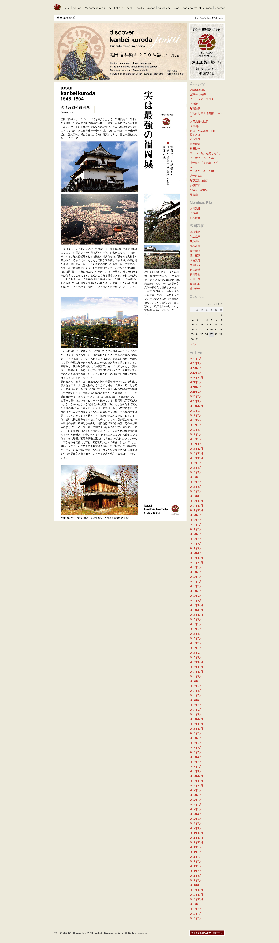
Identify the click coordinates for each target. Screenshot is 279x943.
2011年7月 (196, 856)
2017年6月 (196, 529)
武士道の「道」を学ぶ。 (204, 171)
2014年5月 (196, 695)
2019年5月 (196, 429)
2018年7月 (196, 472)
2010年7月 (196, 913)
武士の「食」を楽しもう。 (206, 153)
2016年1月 (196, 600)
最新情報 (195, 143)
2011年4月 (196, 870)
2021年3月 (196, 386)
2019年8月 (196, 415)
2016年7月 (196, 576)
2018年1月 (196, 496)
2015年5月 (196, 638)
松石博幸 (195, 148)
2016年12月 (196, 557)
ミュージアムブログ (202, 99)
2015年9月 (196, 619)
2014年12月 (196, 662)
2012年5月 (196, 809)
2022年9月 (196, 367)
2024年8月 (196, 358)
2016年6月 (196, 581)
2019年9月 (196, 410)
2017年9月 (196, 515)
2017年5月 (196, 534)
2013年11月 (196, 723)
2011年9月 (196, 847)
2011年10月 (196, 842)
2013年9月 (196, 733)
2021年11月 (196, 377)
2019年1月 (196, 443)
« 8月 (194, 344)
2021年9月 (196, 382)
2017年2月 (196, 548)
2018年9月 (196, 462)
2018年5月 (196, 477)
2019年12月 (196, 405)
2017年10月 (196, 510)
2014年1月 (196, 714)
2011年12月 (196, 832)
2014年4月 (196, 700)
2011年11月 (196, 837)
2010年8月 (196, 908)
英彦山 (194, 194)
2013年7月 (196, 742)
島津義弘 (195, 250)
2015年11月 (196, 609)
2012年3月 (196, 818)
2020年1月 (196, 401)
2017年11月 (196, 505)
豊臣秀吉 (195, 288)
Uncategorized (197, 89)
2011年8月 (196, 851)
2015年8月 (196, 624)
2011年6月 (196, 861)
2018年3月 (196, 486)
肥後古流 (195, 185)
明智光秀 (195, 139)
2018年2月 (196, 491)
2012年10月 (196, 785)
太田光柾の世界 (199, 121)
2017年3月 (196, 543)
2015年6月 (196, 633)
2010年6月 (196, 918)
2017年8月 (196, 519)
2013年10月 (196, 728)
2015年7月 (196, 628)
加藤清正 (195, 108)
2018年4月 (196, 481)
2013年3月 (196, 761)
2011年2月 (196, 880)
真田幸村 (195, 274)
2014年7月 (196, 685)
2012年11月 (196, 780)
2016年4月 (196, 586)
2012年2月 (196, 823)
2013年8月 (196, 738)
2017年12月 (196, 500)
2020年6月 (196, 396)
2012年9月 (196, 790)
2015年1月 (196, 657)
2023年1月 (196, 363)
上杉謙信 (195, 231)
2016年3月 (196, 590)
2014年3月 (196, 704)
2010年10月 (196, 899)
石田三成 (195, 279)
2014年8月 (196, 681)
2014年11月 (196, 666)
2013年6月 (196, 747)
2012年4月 (196, 813)
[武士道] (57, 12)
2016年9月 (196, 567)
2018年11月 (196, 453)
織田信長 (195, 283)
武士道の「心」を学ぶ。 (204, 158)
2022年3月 (196, 372)
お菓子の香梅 (198, 94)
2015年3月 (196, 647)
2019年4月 (196, 434)
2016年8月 (196, 572)
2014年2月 (196, 709)
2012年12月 (196, 776)
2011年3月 (196, 875)
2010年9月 (196, 904)
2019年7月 (196, 420)
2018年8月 (196, 467)
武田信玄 (195, 264)
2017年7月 (196, 524)
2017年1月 (196, 553)
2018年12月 (196, 448)
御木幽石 (195, 126)
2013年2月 (196, 766)
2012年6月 (196, 804)
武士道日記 (196, 175)
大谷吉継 (195, 245)
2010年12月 (196, 889)
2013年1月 (196, 771)
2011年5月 (196, 866)
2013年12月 (196, 719)
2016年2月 (196, 595)
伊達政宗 (195, 236)
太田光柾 (195, 208)
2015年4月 (196, 643)
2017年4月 (196, 538)
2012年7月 (196, 799)
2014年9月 (196, 676)
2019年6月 (196, 424)
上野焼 (194, 103)
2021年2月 (196, 391)
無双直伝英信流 (199, 180)
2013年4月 (196, 757)
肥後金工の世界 (199, 189)
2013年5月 (196, 752)
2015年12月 (196, 605)
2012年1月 (196, 828)
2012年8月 (196, 794)
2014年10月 (196, 671)
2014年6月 (196, 690)
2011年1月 (196, 885)
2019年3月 (196, 439)
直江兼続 (195, 269)
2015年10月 (196, 614)
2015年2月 (196, 652)
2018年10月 (196, 458)
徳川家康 (195, 255)
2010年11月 (196, 894)
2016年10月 (196, 562)
